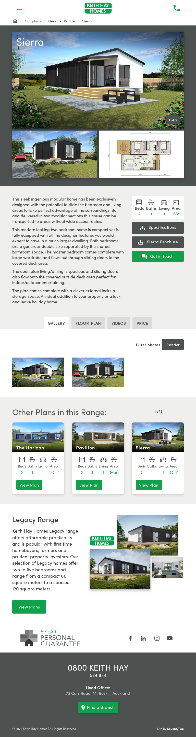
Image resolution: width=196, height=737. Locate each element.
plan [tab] (88, 323)
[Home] (14, 20)
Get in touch (161, 256)
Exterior (173, 344)
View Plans (29, 607)
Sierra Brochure (162, 241)
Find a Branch (101, 707)
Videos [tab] (119, 323)
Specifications (162, 227)
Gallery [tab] (56, 323)
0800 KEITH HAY (98, 667)
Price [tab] (142, 323)
